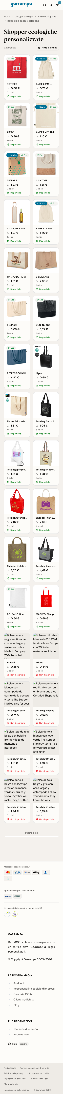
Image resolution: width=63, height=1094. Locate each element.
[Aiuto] (44, 5)
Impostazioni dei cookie (15, 1078)
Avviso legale (10, 1068)
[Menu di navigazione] (6, 5)
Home (7, 16)
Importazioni (21, 1034)
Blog (16, 1005)
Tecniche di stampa (25, 1029)
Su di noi (18, 983)
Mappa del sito (11, 1084)
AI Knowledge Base (39, 1078)
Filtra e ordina (49, 47)
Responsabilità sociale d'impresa (34, 988)
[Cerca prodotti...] (51, 5)
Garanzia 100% (22, 994)
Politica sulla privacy (14, 1073)
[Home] (21, 5)
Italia (19, 1043)
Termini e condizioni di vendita (34, 1068)
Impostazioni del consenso (16, 1090)
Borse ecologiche (47, 16)
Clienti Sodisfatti (23, 999)
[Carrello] (57, 5)
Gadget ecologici (24, 16)
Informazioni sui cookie (38, 1073)
